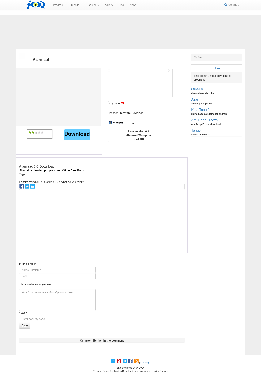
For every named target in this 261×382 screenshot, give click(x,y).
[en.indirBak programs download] (36, 5)
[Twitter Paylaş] (27, 187)
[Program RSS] (136, 362)
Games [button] (92, 5)
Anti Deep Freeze (204, 119)
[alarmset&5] (42, 132)
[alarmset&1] (29, 132)
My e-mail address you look (36, 284)
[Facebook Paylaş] (22, 187)
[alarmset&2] (32, 132)
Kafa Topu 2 (200, 109)
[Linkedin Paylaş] (33, 187)
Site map (145, 362)
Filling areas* (27, 264)
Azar (194, 99)
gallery (109, 5)
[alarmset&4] (39, 132)
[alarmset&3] (35, 132)
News (133, 5)
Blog (121, 5)
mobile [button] (75, 5)
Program (58, 5)
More (216, 68)
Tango (196, 130)
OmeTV (197, 88)
